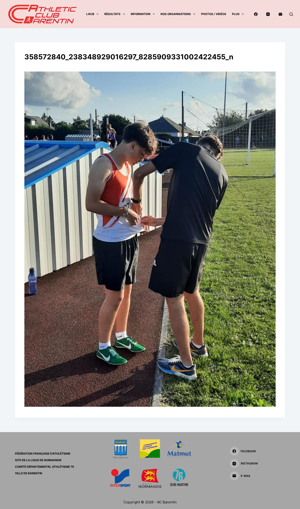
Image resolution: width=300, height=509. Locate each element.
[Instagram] (268, 14)
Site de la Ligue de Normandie (38, 460)
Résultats (112, 14)
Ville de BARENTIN (28, 473)
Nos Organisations (176, 14)
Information (140, 14)
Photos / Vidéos (213, 14)
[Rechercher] (291, 14)
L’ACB (90, 14)
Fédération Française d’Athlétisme (42, 453)
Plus (236, 14)
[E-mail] (280, 14)
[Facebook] (255, 14)
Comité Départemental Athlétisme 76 (44, 466)
